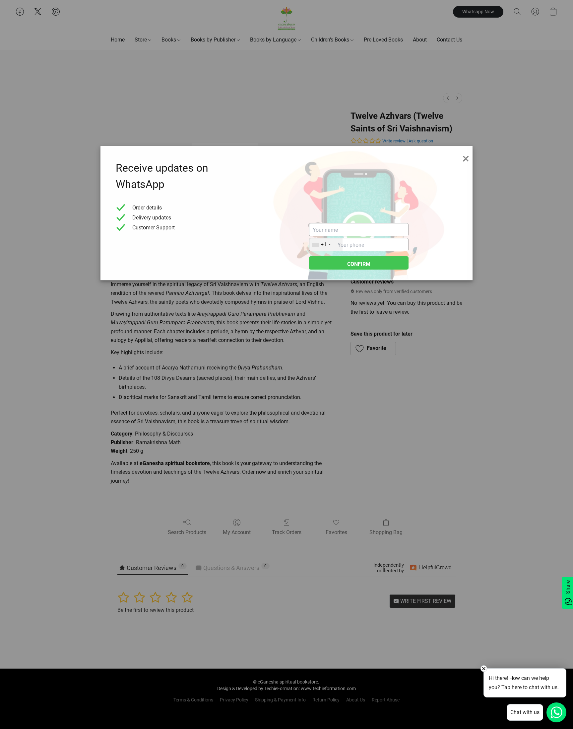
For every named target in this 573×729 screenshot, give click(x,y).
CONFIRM (358, 264)
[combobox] (326, 244)
